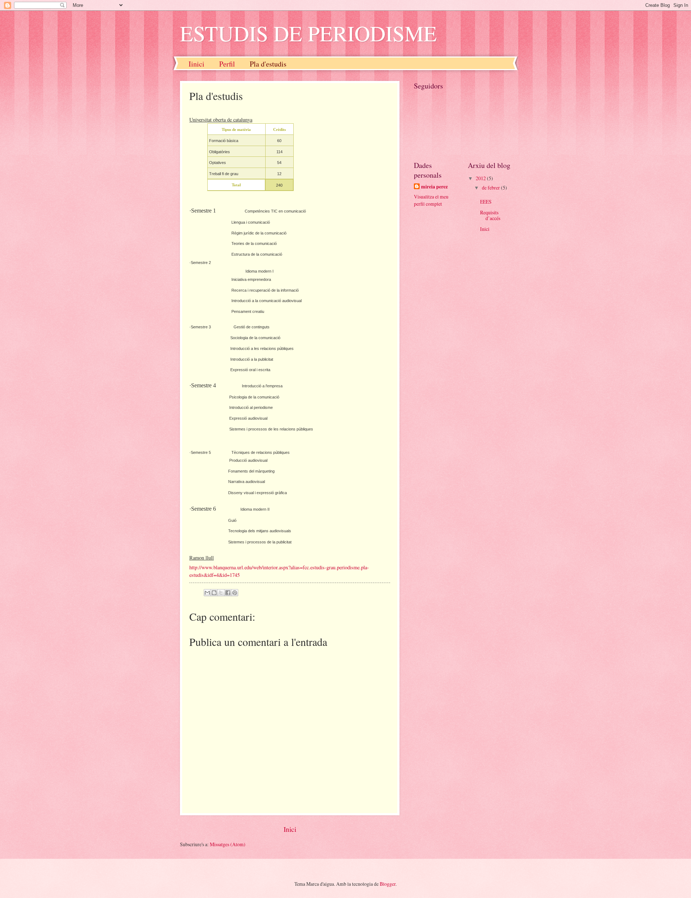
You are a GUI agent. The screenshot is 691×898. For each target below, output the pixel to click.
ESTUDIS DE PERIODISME (308, 33)
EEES (486, 201)
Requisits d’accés (490, 215)
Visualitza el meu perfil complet (431, 200)
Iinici (196, 64)
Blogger (388, 883)
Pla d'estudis (268, 64)
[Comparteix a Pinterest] (234, 592)
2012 (481, 178)
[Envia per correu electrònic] (207, 592)
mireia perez (434, 186)
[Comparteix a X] (221, 592)
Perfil (227, 64)
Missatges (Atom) (227, 844)
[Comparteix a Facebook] (227, 592)
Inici (290, 829)
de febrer (491, 187)
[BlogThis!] (214, 592)
